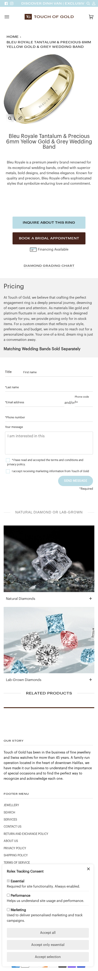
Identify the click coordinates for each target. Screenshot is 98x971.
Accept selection (48, 957)
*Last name (12, 387)
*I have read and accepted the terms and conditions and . (45, 462)
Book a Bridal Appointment (49, 238)
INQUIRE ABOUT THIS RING (49, 222)
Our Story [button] (14, 740)
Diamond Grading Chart (49, 265)
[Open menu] (11, 17)
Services (10, 819)
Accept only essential (47, 945)
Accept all (48, 933)
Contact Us (12, 826)
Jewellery (11, 805)
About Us (11, 841)
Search (9, 812)
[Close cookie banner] (88, 869)
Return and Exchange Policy (26, 834)
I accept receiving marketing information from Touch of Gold (50, 471)
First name (30, 372)
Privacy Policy (15, 848)
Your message (14, 427)
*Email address (14, 402)
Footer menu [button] (16, 793)
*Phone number (15, 417)
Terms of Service (17, 862)
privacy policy (16, 464)
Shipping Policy (16, 855)
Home (13, 37)
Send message (75, 480)
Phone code (82, 397)
